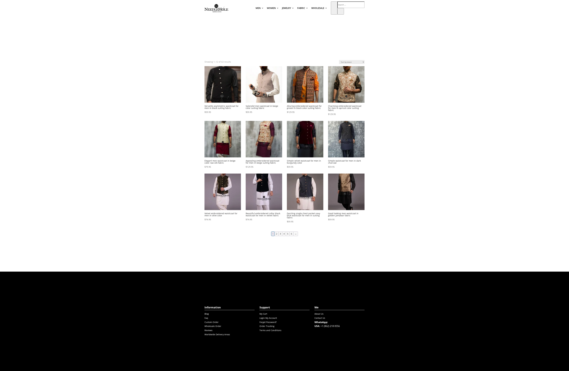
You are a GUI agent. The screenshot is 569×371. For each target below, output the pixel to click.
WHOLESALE (317, 8)
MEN (258, 8)
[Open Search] (334, 8)
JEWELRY (286, 8)
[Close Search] (340, 11)
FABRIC (301, 8)
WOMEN (271, 8)
